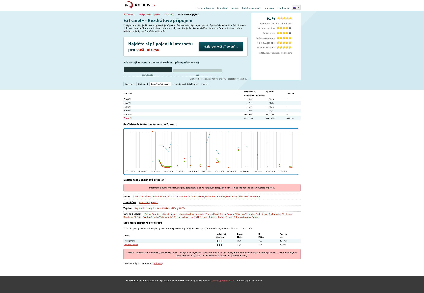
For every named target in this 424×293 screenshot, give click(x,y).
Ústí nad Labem (132, 213)
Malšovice (210, 196)
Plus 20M (128, 118)
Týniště (154, 216)
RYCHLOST (145, 5)
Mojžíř (193, 216)
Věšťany (174, 208)
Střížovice (239, 214)
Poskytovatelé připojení (149, 14)
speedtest (232, 78)
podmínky (158, 263)
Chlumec (238, 216)
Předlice (156, 214)
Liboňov (221, 216)
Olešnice (138, 216)
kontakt (215, 280)
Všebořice (250, 214)
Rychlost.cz (129, 14)
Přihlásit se (283, 7)
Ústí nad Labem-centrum (173, 214)
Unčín (182, 208)
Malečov (185, 216)
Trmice (209, 214)
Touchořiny (144, 202)
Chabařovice (274, 214)
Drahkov (157, 208)
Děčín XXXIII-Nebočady (249, 196)
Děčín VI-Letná (159, 196)
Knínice (212, 216)
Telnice (229, 216)
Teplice (127, 208)
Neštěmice (202, 216)
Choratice (220, 196)
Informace (269, 7)
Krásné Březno (227, 214)
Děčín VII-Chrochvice (177, 196)
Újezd (216, 214)
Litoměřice (129, 202)
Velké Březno (174, 216)
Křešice (154, 202)
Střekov (190, 214)
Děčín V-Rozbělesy (142, 196)
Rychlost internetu (204, 7)
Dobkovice (231, 196)
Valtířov (163, 216)
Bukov (148, 214)
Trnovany (147, 208)
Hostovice (200, 214)
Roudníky (128, 216)
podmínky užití (227, 280)
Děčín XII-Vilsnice (196, 196)
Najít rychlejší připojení (219, 46)
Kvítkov (166, 208)
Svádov (146, 216)
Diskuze (234, 7)
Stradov (247, 216)
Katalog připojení (251, 7)
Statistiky (222, 7)
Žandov (256, 216)
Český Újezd (261, 214)
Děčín (126, 196)
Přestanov (287, 214)
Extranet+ (169, 14)
